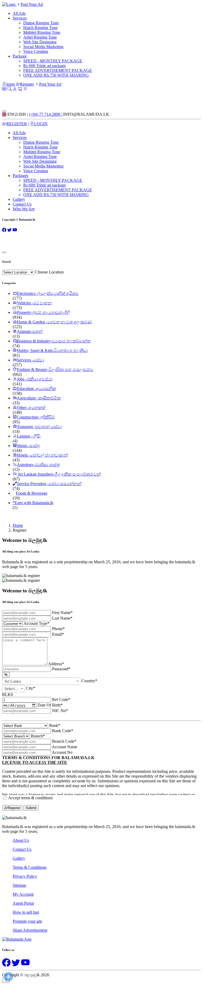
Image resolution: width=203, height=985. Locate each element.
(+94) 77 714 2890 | (46, 114)
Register (27, 84)
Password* (61, 669)
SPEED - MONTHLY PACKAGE (52, 61)
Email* (58, 634)
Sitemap (19, 885)
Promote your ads (27, 921)
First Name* (62, 612)
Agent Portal (23, 903)
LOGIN (41, 124)
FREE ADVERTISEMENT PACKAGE (57, 70)
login (10, 84)
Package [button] (20, 56)
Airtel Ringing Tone (40, 37)
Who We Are (24, 209)
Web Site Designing (40, 42)
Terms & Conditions (30, 867)
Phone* (58, 628)
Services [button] (20, 137)
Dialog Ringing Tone (41, 23)
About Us (21, 840)
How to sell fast (26, 912)
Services (20, 18)
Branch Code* (64, 741)
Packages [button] (20, 175)
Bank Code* (62, 730)
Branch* (38, 736)
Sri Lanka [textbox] (12, 681)
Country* (89, 680)
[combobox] (41, 681)
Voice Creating (35, 51)
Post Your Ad (32, 4)
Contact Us (22, 204)
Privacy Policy (25, 876)
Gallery (19, 199)
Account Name (64, 747)
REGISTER (16, 124)
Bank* (54, 725)
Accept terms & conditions (30, 798)
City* (30, 688)
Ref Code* (61, 699)
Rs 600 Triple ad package (44, 65)
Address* (56, 664)
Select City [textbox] (13, 688)
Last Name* (62, 618)
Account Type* (36, 623)
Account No (62, 752)
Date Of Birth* (50, 705)
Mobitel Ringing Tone (41, 32)
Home (18, 525)
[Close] (4, 111)
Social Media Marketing (43, 46)
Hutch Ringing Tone (40, 27)
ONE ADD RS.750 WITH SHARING (56, 75)
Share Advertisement (30, 930)
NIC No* (60, 710)
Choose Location (49, 272)
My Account (23, 894)
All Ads (19, 13)
